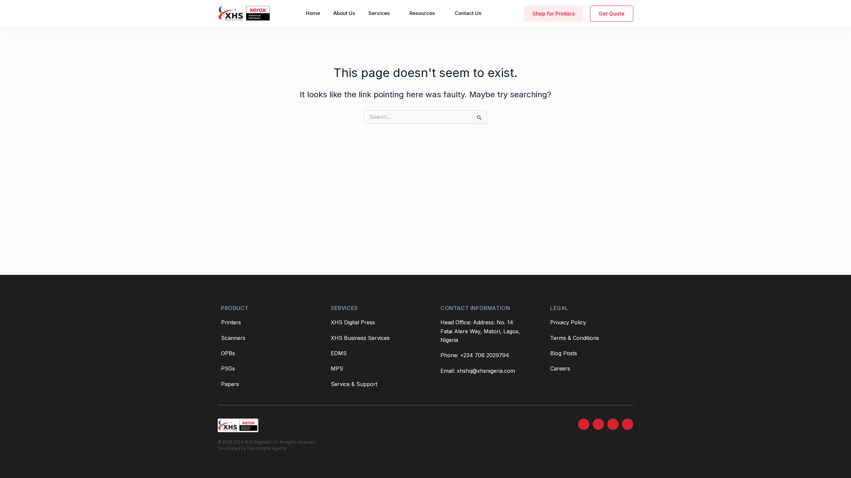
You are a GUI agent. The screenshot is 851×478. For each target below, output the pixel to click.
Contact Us (468, 13)
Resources (422, 13)
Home (313, 13)
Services (379, 13)
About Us (344, 13)
